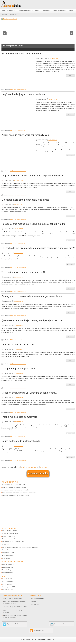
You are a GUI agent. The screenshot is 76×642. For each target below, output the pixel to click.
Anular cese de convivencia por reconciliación (25, 135)
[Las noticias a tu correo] (52, 624)
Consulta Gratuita (38, 473)
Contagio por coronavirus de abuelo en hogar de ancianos (31, 296)
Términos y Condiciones (37, 598)
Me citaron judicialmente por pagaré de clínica (25, 199)
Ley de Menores (6, 550)
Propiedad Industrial (8, 552)
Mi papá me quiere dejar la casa (18, 368)
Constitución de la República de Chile (13, 541)
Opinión (4, 15)
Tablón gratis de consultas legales (18, 89)
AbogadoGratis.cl (31, 639)
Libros (71, 11)
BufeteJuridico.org (7, 567)
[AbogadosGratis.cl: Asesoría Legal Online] (10, 7)
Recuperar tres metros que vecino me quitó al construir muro (33, 224)
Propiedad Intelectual (8, 555)
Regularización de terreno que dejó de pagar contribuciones (32, 175)
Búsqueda (33, 601)
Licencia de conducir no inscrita (17, 344)
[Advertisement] (18, 72)
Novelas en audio (7, 584)
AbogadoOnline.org (7, 572)
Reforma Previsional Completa (11, 539)
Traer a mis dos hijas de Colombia (19, 417)
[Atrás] (5, 33)
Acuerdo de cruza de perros (14, 598)
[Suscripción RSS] (31, 630)
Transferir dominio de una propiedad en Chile (24, 272)
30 (35, 467)
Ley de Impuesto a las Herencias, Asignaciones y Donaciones (20, 547)
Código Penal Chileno (8, 536)
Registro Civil (6, 558)
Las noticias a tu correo (61, 624)
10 (29, 467)
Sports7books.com (7, 590)
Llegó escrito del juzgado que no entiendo (23, 94)
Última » (44, 467)
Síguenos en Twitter (13, 624)
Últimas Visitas (35, 604)
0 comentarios (52, 140)
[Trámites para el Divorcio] (9, 19)
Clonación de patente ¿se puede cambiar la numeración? (15, 616)
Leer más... (70, 75)
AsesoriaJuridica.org (8, 564)
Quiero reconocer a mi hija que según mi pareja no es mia (31, 320)
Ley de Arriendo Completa (9, 530)
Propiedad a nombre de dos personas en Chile (14, 602)
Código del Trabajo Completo (10, 533)
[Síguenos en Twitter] (5, 624)
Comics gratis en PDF (8, 587)
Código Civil (5, 544)
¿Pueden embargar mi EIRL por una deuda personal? (29, 392)
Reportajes (13, 15)
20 (32, 467)
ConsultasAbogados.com (9, 570)
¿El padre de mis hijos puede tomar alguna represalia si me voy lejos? (38, 248)
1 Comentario (54, 58)
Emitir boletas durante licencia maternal (22, 53)
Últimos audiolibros (7, 581)
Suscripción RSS (39, 630)
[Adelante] (71, 33)
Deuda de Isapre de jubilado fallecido (20, 441)
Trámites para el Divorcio (13, 46)
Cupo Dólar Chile (7, 578)
